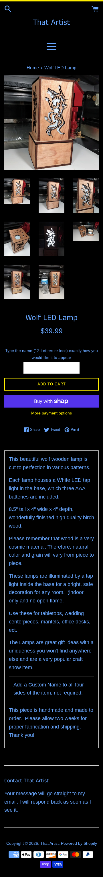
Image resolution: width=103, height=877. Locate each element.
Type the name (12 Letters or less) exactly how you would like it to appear (51, 353)
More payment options (51, 413)
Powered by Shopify (79, 843)
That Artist (51, 22)
